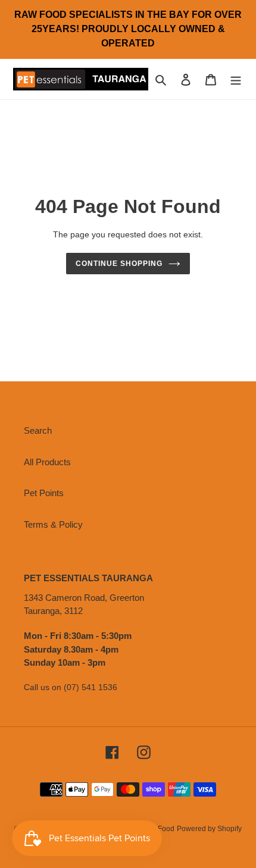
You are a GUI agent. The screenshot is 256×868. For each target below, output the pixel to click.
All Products (47, 462)
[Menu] (235, 79)
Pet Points (44, 493)
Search (38, 430)
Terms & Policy (53, 524)
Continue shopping (119, 263)
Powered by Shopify (209, 829)
